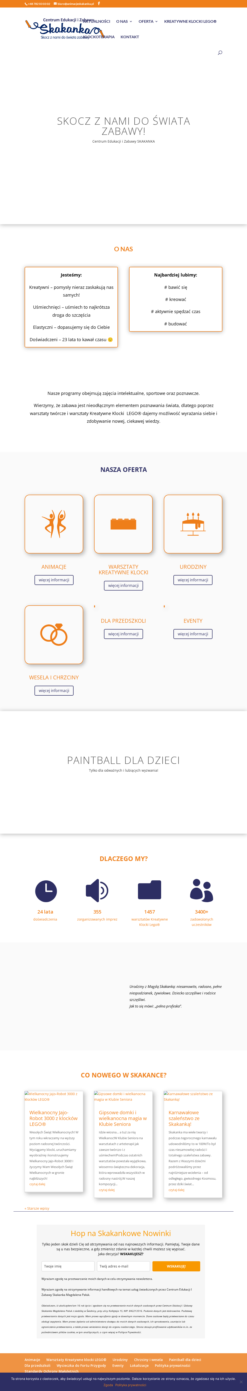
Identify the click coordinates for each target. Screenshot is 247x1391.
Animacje (32, 1359)
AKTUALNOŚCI (96, 21)
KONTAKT (130, 37)
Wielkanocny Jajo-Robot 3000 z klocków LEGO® (53, 1118)
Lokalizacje (139, 1365)
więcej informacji (54, 580)
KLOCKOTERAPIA (99, 37)
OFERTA (146, 21)
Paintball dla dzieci (185, 1359)
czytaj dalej (37, 1184)
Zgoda (108, 1385)
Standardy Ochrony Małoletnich (52, 1371)
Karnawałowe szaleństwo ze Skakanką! (184, 1118)
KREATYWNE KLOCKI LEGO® (190, 21)
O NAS (122, 21)
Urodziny (120, 1359)
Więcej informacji (123, 791)
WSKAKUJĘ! (176, 1266)
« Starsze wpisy (37, 1208)
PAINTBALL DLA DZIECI (123, 760)
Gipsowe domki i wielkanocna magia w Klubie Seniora (123, 1118)
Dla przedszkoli (37, 1365)
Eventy (118, 1365)
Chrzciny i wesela (148, 1359)
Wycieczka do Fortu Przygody (81, 1365)
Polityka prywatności (172, 1365)
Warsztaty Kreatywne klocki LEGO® (76, 1359)
